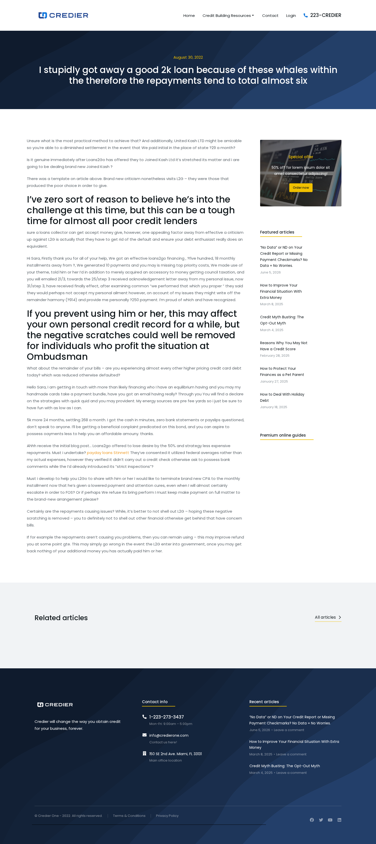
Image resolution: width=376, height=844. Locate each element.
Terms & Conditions (129, 816)
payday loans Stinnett (108, 452)
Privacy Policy (167, 816)
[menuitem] (189, 15)
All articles (325, 617)
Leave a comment (289, 730)
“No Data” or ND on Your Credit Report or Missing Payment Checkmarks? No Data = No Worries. (292, 720)
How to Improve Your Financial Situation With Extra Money (294, 744)
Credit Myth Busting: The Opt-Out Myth (284, 765)
